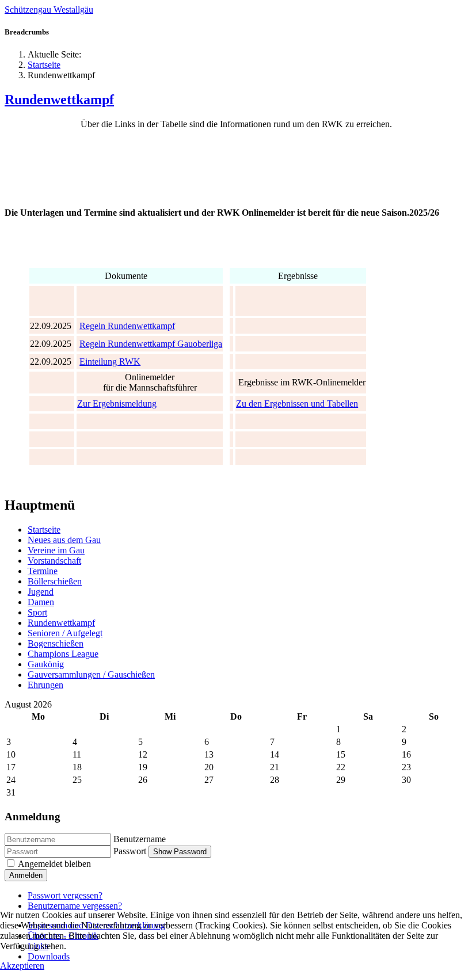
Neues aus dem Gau (64, 540)
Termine (43, 571)
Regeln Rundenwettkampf (127, 326)
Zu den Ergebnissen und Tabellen (297, 403)
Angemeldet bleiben (54, 864)
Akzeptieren (22, 965)
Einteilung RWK (109, 361)
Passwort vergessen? (65, 895)
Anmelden (26, 875)
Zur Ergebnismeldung (117, 403)
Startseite (44, 529)
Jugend (41, 592)
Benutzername (139, 839)
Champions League (63, 654)
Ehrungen (45, 685)
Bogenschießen (55, 643)
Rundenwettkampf (59, 99)
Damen (41, 602)
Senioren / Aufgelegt (65, 633)
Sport (37, 612)
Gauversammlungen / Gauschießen (91, 674)
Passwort (129, 851)
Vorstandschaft (54, 560)
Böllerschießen (55, 581)
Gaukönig (46, 664)
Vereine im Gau (56, 550)
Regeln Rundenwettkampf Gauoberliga (150, 344)
